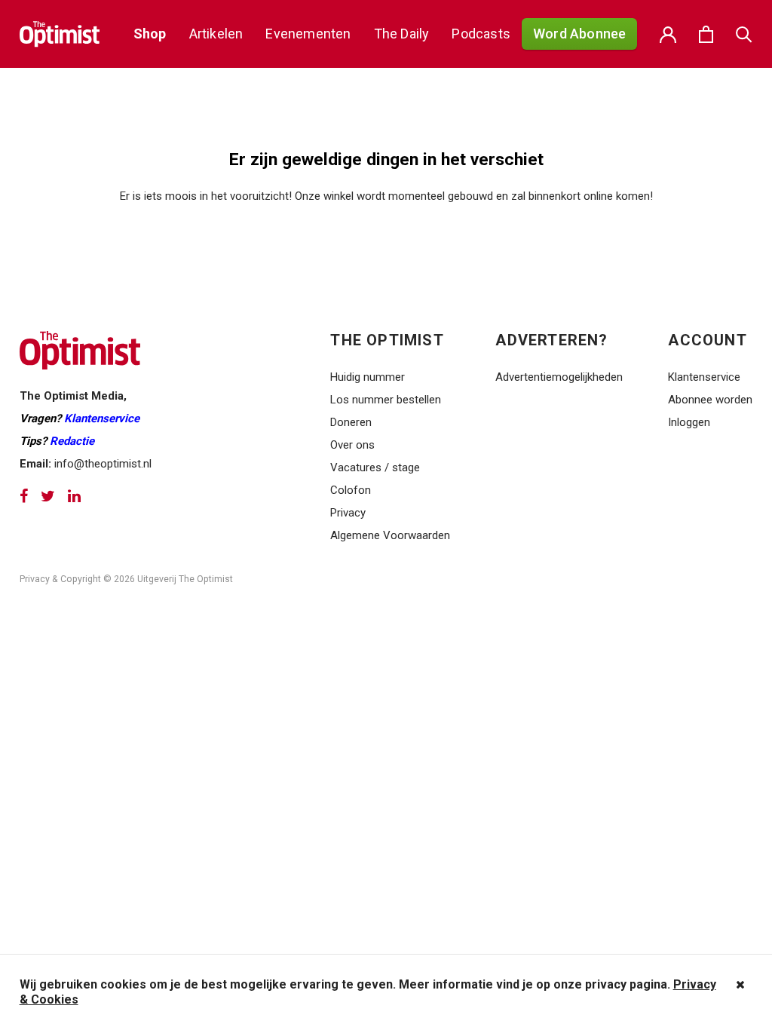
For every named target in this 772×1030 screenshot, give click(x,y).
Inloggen (689, 422)
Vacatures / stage (375, 467)
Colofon (350, 490)
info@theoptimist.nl (103, 464)
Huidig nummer (367, 377)
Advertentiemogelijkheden (559, 377)
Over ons (352, 445)
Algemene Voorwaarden (390, 535)
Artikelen (216, 33)
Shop (150, 33)
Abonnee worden (710, 399)
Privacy (349, 513)
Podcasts (481, 33)
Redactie (72, 441)
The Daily (402, 33)
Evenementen (308, 33)
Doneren (351, 422)
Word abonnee (579, 33)
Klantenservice (101, 418)
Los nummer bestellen (385, 399)
